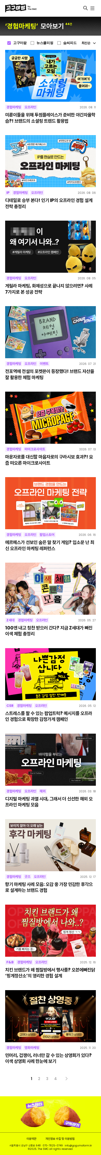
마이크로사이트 (35, 449)
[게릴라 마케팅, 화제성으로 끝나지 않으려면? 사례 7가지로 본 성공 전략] (50, 247)
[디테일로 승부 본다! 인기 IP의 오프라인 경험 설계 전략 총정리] (50, 161)
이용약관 (31, 1139)
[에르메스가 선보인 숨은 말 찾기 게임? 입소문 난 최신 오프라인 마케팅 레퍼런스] (50, 503)
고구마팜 (19, 43)
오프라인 (30, 107)
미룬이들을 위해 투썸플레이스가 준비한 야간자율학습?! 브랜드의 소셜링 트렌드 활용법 (50, 118)
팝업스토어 (47, 534)
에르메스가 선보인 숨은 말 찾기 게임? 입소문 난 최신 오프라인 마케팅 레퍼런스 (49, 546)
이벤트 (44, 363)
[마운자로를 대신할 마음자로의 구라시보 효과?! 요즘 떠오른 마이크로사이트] (50, 418)
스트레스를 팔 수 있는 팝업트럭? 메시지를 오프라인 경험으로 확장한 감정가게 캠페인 (48, 717)
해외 (43, 791)
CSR (9, 705)
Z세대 (10, 620)
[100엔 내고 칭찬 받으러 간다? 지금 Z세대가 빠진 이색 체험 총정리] (50, 589)
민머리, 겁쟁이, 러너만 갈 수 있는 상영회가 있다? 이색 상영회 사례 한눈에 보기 (48, 1059)
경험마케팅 (13, 107)
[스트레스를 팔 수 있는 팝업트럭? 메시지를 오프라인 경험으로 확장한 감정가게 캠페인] (50, 674)
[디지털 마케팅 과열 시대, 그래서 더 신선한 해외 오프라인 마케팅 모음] (50, 760)
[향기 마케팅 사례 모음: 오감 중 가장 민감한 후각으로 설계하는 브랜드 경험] (50, 845)
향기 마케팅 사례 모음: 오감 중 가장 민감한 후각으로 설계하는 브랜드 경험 (49, 888)
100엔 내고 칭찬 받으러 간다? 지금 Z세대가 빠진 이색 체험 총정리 (48, 631)
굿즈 (27, 876)
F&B (10, 962)
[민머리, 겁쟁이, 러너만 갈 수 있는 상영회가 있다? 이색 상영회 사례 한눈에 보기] (50, 1016)
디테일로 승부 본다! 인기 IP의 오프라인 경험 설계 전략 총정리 (48, 204)
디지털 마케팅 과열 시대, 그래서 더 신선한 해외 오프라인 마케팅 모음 (49, 802)
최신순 (86, 43)
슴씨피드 (69, 43)
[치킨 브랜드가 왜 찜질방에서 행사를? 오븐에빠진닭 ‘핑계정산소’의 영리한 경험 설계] (50, 931)
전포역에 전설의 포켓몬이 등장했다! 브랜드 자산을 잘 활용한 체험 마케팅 (49, 375)
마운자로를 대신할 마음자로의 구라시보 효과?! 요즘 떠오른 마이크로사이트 (49, 460)
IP (8, 192)
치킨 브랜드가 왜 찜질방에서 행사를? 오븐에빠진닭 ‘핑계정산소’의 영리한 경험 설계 (50, 973)
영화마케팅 (32, 1047)
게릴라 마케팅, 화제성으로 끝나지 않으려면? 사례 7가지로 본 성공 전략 (48, 289)
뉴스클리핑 (45, 43)
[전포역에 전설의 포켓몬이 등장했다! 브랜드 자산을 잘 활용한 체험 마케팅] (50, 332)
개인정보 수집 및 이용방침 (60, 1139)
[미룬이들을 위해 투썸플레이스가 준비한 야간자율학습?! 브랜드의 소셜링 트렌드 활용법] (50, 76)
